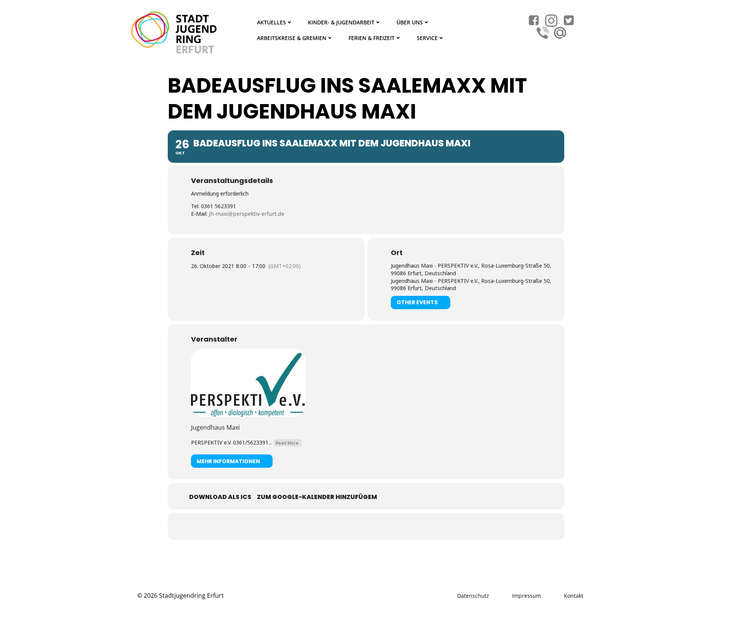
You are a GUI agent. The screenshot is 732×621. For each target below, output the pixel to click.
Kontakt (573, 595)
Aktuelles (271, 22)
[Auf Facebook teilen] (356, 526)
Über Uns (409, 22)
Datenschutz (473, 595)
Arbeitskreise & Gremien (291, 38)
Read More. (288, 443)
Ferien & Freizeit (371, 38)
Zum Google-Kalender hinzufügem (317, 497)
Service (427, 38)
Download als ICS (220, 497)
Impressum (526, 595)
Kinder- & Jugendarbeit (341, 22)
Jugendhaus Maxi (215, 427)
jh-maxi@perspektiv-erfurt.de (246, 213)
